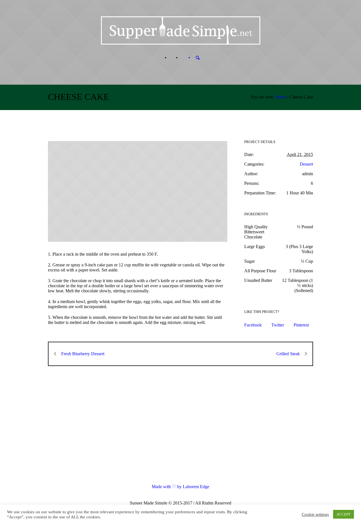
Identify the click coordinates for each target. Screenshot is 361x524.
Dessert (306, 164)
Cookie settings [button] (315, 514)
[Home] (160, 57)
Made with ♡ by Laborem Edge (180, 486)
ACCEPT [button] (343, 514)
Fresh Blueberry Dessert (82, 353)
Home (280, 97)
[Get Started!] (182, 57)
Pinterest (301, 325)
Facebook (253, 325)
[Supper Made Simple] (180, 430)
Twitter (277, 325)
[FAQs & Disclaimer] (171, 57)
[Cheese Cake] (137, 191)
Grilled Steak (288, 353)
